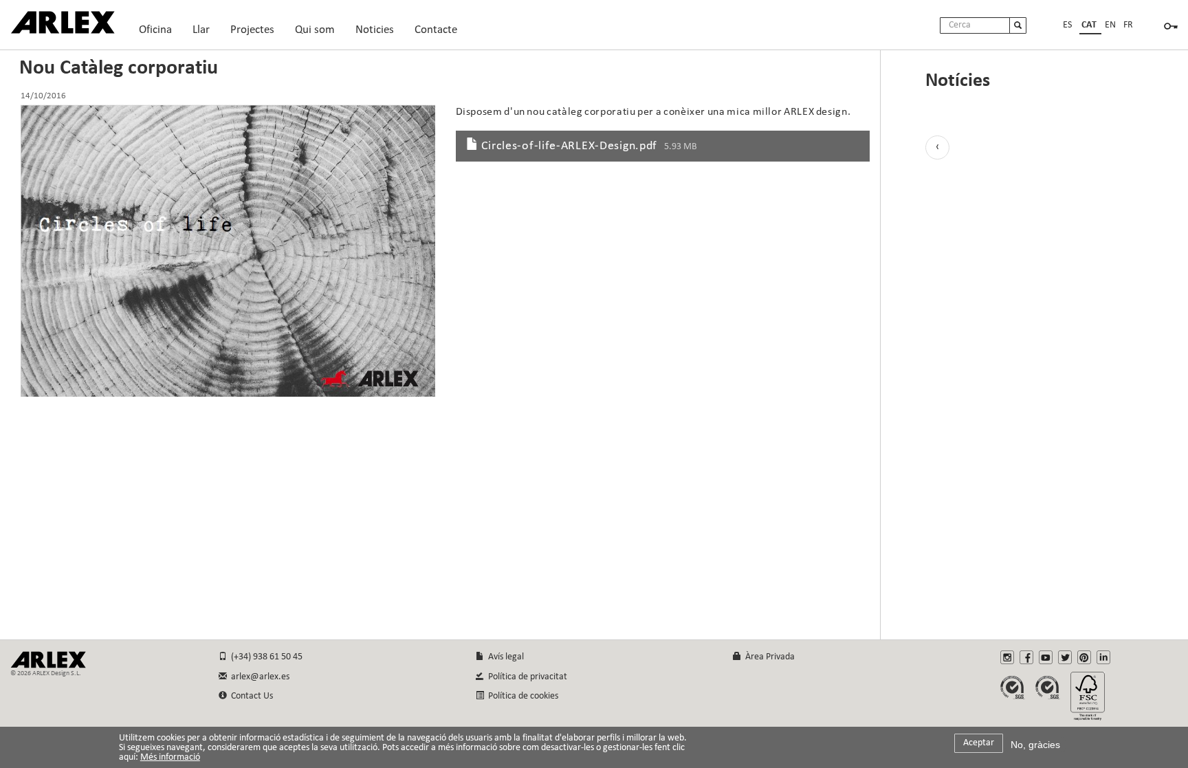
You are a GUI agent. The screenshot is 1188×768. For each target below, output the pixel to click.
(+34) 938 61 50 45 (264, 657)
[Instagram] (1007, 657)
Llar (201, 33)
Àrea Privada (768, 657)
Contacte (436, 30)
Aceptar (978, 743)
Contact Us (250, 696)
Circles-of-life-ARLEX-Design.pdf (569, 146)
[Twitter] (1065, 657)
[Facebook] (1026, 657)
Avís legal (504, 657)
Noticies (374, 30)
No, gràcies (1035, 744)
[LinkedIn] (1103, 657)
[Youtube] (1046, 657)
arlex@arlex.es (258, 677)
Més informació (170, 757)
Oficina (155, 33)
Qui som (315, 33)
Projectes (252, 33)
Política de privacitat (525, 677)
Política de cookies (521, 696)
